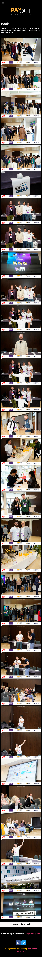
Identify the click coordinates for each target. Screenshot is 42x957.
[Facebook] (18, 942)
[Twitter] (23, 942)
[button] (21, 3)
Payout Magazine (33, 934)
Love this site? (21, 924)
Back (5, 24)
